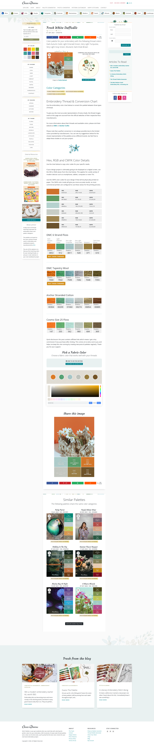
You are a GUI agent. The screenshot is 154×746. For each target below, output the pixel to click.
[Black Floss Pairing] (37, 57)
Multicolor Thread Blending (74, 91)
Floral (31, 122)
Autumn (30, 109)
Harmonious (72, 13)
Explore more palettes (74, 624)
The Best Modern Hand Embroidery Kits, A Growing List (119, 83)
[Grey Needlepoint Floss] (29, 57)
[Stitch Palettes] (49, 3)
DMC (34, 245)
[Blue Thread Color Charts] (29, 53)
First (111, 30)
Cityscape (30, 136)
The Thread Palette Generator (118, 79)
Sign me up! (126, 45)
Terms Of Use (72, 740)
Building (30, 142)
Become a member (119, 3)
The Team (71, 731)
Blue (6, 13)
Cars (29, 148)
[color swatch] (49, 399)
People (29, 139)
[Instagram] (113, 731)
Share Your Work (92, 735)
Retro (30, 85)
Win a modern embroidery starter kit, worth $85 (119, 66)
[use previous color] (49, 388)
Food (139, 13)
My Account (91, 740)
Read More (28, 704)
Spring (31, 103)
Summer (31, 106)
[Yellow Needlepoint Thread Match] (33, 49)
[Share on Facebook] (52, 37)
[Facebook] (107, 731)
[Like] (49, 54)
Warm (118, 13)
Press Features (73, 736)
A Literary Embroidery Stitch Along (118, 75)
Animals (128, 13)
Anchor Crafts (64, 126)
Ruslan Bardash (62, 80)
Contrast (59, 13)
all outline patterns (89, 79)
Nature (30, 128)
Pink (26, 13)
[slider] (100, 391)
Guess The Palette (115, 71)
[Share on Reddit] (90, 37)
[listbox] (75, 391)
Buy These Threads (56, 256)
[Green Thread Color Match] (37, 49)
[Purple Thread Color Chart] (37, 53)
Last (112, 34)
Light (30, 76)
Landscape (30, 133)
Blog (89, 738)
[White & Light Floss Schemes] (25, 57)
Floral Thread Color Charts (55, 91)
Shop (111, 3)
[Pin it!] (74, 448)
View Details (31, 220)
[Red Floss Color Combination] (25, 49)
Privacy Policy (72, 738)
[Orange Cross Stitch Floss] (29, 49)
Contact (71, 733)
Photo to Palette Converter (95, 731)
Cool (31, 71)
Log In (130, 3)
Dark (31, 73)
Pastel (96, 13)
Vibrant (107, 13)
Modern (85, 13)
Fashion (31, 145)
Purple (36, 13)
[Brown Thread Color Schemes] (33, 57)
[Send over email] (78, 37)
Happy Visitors (73, 735)
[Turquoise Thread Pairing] (25, 53)
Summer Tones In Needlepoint (56, 94)
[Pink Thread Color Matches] (33, 53)
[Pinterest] (110, 731)
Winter (30, 112)
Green (16, 13)
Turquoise (47, 13)
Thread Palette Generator (94, 733)
